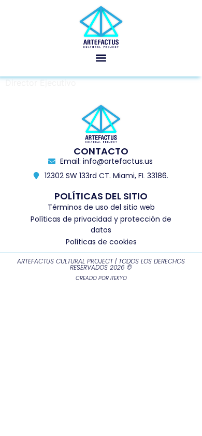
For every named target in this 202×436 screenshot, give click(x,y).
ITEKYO (118, 278)
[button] (101, 57)
